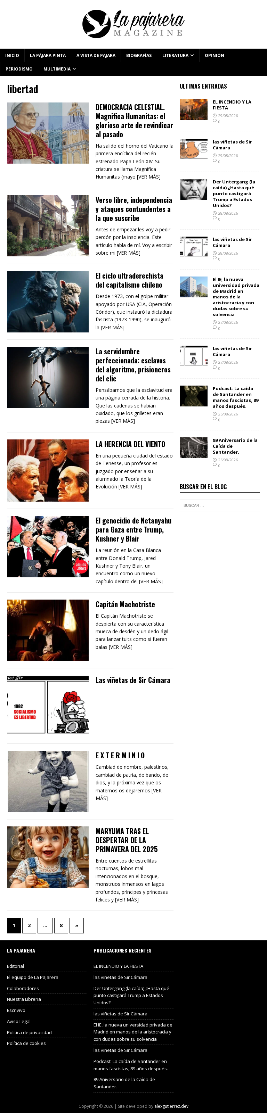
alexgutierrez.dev (171, 1106)
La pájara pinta (48, 55)
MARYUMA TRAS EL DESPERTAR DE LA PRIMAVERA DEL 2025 (127, 840)
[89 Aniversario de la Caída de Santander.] (194, 454)
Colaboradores (23, 988)
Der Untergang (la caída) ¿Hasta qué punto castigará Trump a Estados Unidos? (234, 193)
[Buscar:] (220, 505)
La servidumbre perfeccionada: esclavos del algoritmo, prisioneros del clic (133, 365)
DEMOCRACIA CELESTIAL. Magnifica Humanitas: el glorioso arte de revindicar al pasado (134, 120)
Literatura (175, 55)
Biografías (139, 55)
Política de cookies (26, 1043)
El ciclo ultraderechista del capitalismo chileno (129, 280)
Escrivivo (16, 1010)
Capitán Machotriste (125, 604)
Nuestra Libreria (24, 999)
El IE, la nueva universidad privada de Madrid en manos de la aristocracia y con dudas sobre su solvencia (236, 297)
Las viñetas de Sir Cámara (133, 680)
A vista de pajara (95, 55)
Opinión (214, 55)
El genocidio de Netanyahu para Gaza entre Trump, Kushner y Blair (133, 529)
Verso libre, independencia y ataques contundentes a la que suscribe (134, 209)
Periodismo (19, 69)
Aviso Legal (19, 1021)
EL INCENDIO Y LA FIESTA (232, 105)
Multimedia (57, 69)
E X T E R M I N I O (120, 755)
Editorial (15, 966)
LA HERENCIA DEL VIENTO (130, 444)
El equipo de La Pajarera (32, 977)
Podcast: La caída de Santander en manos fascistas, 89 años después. (235, 397)
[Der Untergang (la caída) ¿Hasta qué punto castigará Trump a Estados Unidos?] (194, 195)
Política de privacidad (29, 1032)
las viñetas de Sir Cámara (232, 145)
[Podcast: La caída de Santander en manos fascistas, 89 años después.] (194, 402)
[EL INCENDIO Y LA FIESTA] (194, 116)
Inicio (12, 55)
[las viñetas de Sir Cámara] (194, 155)
